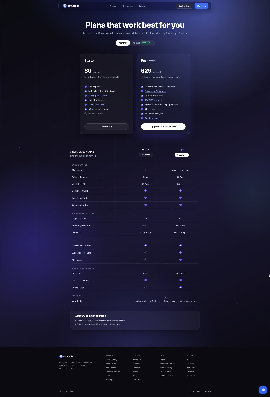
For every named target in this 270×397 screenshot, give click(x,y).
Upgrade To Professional (163, 126)
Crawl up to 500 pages (155, 91)
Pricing (142, 6)
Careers (136, 367)
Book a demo (184, 6)
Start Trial (181, 155)
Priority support (152, 118)
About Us (137, 359)
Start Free (107, 126)
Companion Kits (113, 371)
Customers (138, 363)
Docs (108, 375)
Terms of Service (167, 363)
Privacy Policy (166, 367)
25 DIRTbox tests (96, 104)
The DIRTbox (111, 367)
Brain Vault (111, 363)
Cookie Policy (166, 371)
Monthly (123, 43)
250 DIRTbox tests (153, 100)
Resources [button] (129, 6)
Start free (201, 6)
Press (135, 371)
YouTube (191, 367)
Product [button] (114, 6)
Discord (190, 371)
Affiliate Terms (166, 375)
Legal (162, 359)
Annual (141, 43)
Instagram (191, 375)
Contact (136, 379)
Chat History (111, 359)
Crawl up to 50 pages (98, 95)
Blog (135, 375)
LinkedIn (190, 363)
